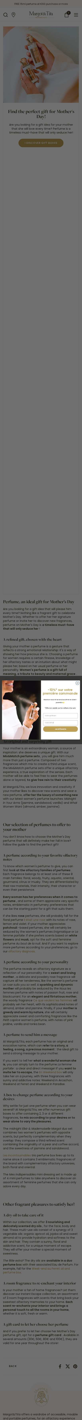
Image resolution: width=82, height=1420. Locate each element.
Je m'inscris (60, 729)
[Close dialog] (77, 683)
